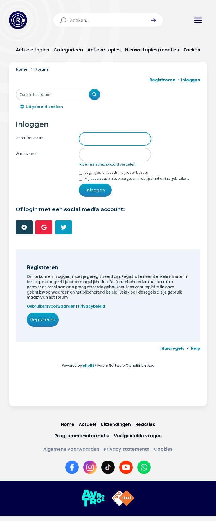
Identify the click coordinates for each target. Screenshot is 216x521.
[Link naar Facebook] (72, 467)
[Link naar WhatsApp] (144, 467)
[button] (153, 20)
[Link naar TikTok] (108, 467)
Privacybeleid (91, 306)
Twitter (63, 227)
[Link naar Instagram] (90, 467)
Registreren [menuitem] (163, 80)
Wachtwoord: (26, 153)
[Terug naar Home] (18, 20)
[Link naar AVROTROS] (93, 498)
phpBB (88, 365)
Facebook (24, 227)
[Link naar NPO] (122, 498)
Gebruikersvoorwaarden (51, 306)
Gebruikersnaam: (30, 138)
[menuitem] (172, 348)
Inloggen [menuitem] (190, 80)
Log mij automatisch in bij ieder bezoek (116, 172)
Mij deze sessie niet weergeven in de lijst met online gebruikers (136, 178)
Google (43, 227)
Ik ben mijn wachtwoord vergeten (107, 164)
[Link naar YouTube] (126, 467)
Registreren (42, 319)
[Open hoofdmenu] (198, 20)
